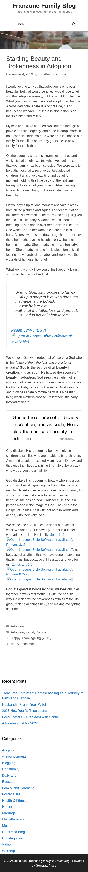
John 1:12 (57, 535)
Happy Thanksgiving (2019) (31, 638)
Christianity (10, 769)
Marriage (9, 813)
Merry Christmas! (23, 644)
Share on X (67, 438)
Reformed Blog (13, 832)
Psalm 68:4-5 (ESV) (28, 330)
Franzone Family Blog (44, 5)
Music (6, 826)
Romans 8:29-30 (18, 574)
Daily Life (9, 775)
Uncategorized (13, 838)
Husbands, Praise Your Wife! (24, 705)
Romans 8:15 (16, 544)
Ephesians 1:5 (21, 564)
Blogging (8, 763)
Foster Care (11, 794)
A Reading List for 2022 (20, 723)
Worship (8, 851)
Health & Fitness (14, 801)
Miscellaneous (13, 819)
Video (6, 844)
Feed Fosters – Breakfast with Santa (30, 717)
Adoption (17, 626)
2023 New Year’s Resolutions (24, 711)
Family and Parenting (18, 788)
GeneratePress (46, 865)
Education (9, 782)
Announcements (14, 756)
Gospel (42, 632)
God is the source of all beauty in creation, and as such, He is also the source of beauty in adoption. (45, 428)
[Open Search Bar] (74, 24)
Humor (7, 807)
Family (30, 632)
